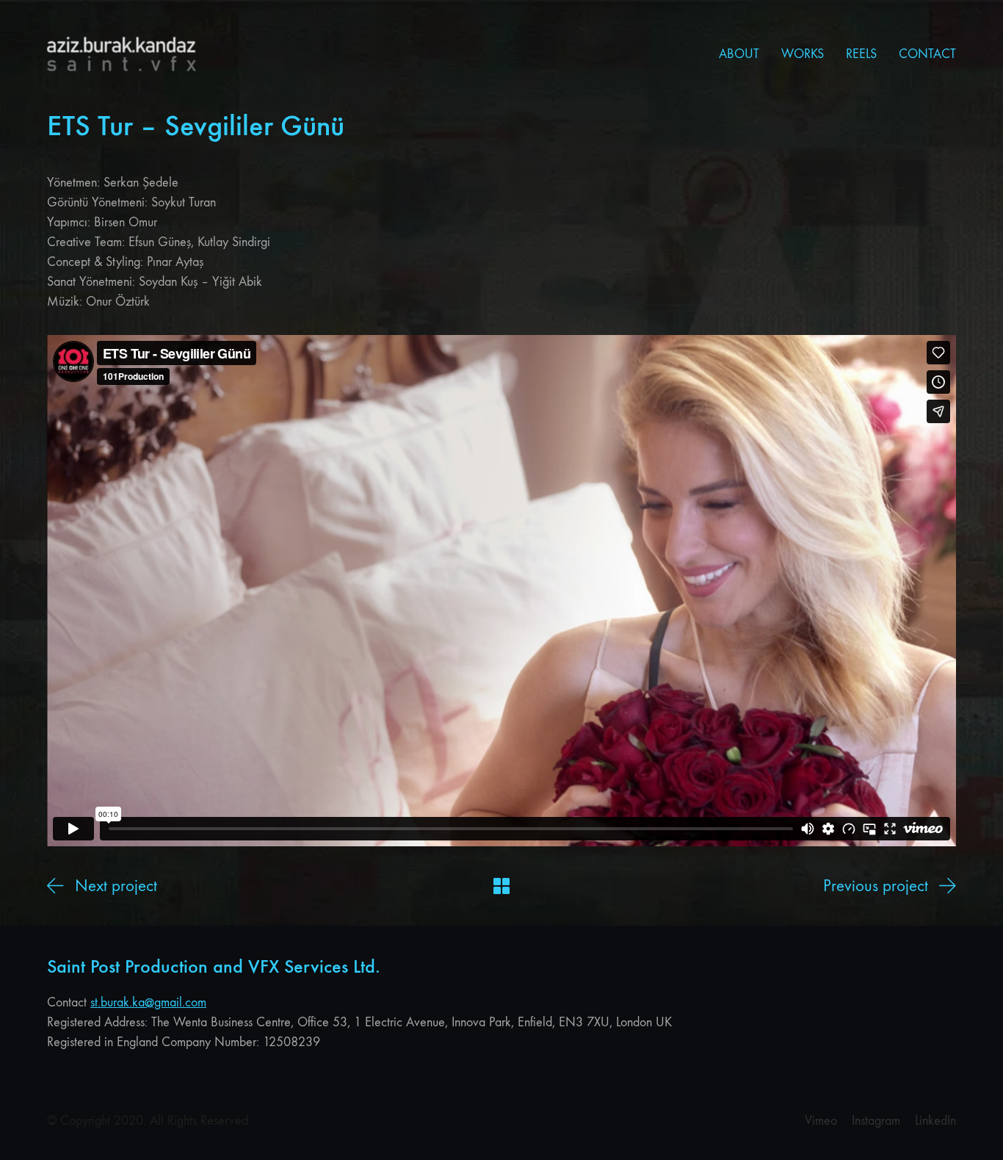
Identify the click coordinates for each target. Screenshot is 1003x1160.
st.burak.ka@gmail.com (148, 1002)
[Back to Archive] (501, 886)
